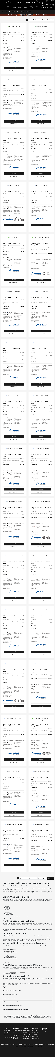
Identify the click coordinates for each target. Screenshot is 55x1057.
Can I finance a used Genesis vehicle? (10, 994)
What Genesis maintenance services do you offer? (13, 1005)
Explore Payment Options (13, 70)
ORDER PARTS (26, 1038)
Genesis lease (34, 939)
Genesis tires (7, 952)
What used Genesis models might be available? (12, 990)
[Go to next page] (50, 20)
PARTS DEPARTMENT (27, 1036)
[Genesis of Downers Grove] (19, 2)
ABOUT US (34, 1030)
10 (47, 19)
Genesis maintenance (11, 957)
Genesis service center (32, 945)
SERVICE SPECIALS (27, 1034)
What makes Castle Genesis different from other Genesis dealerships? (16, 1009)
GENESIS (35, 1028)
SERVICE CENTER (26, 1030)
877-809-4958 (47, 3)
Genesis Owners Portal (44, 1030)
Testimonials (35, 1038)
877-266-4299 (43, 4)
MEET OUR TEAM (35, 1036)
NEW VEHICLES (7, 1030)
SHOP (5, 1028)
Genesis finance (19, 935)
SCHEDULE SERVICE (27, 1032)
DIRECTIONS (35, 1034)
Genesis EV (23, 979)
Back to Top (50, 878)
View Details (14, 120)
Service (25, 1028)
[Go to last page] (52, 20)
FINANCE (16, 1028)
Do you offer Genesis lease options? (10, 998)
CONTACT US (35, 1032)
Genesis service (22, 972)
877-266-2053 (37, 3)
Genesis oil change (8, 951)
